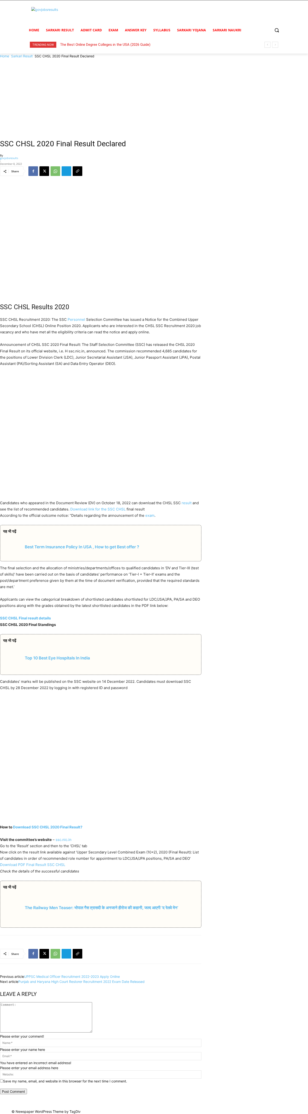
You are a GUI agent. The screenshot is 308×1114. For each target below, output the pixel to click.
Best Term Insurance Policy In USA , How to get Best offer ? (82, 546)
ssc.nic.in (63, 839)
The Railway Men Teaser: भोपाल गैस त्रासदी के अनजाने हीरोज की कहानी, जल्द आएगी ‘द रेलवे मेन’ (101, 907)
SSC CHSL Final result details (25, 618)
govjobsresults (9, 158)
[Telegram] (66, 171)
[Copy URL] (77, 171)
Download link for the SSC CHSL (98, 509)
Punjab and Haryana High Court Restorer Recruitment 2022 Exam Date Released (81, 982)
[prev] (267, 45)
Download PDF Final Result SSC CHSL (32, 864)
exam (149, 515)
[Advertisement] (154, 94)
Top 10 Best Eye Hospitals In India (57, 658)
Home (4, 56)
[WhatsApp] (55, 171)
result (187, 503)
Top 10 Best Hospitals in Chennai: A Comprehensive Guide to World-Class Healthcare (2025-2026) (138, 44)
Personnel (76, 319)
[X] (44, 171)
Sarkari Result (22, 56)
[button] (276, 30)
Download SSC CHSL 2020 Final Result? (47, 827)
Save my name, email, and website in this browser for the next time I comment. (65, 1081)
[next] (275, 45)
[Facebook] (33, 171)
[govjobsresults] (64, 14)
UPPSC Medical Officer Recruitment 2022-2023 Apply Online (72, 976)
